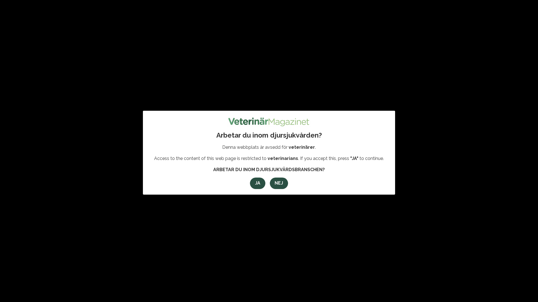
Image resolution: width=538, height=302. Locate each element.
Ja (257, 183)
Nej (279, 183)
